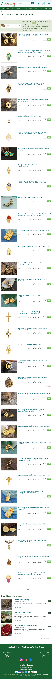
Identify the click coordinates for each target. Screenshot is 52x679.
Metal (15, 11)
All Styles (24, 21)
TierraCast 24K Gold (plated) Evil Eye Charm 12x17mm (31, 296)
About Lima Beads (7, 652)
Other (38, 26)
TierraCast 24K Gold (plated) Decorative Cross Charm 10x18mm (34, 443)
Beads (2, 8)
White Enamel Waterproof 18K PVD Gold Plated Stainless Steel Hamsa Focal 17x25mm (32, 133)
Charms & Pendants (7, 11)
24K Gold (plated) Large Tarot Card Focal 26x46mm (34, 230)
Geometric (29, 23)
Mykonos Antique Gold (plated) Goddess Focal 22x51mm (32, 279)
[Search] (32, 3)
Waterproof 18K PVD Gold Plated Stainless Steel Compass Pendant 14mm (33, 100)
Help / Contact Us (44, 652)
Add (49, 39)
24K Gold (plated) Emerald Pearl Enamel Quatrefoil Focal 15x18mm (33, 149)
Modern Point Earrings (21, 600)
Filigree (28, 28)
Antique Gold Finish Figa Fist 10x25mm (30, 198)
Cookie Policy (21, 675)
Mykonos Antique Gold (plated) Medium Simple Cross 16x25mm (32, 328)
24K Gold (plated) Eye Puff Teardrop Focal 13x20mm (34, 246)
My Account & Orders (7, 654)
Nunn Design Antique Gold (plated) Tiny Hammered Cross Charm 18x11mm (34, 394)
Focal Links (34, 21)
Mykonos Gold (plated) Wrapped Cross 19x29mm (33, 475)
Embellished (25, 30)
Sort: (2, 18)
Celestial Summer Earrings (23, 612)
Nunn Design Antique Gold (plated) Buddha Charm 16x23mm (34, 557)
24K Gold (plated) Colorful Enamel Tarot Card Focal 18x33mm (33, 508)
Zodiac (30, 30)
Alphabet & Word (47, 21)
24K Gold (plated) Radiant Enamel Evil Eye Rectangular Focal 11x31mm (31, 492)
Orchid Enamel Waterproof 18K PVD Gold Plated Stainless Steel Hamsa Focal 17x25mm (33, 573)
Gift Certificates (8, 657)
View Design (17, 607)
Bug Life (29, 24)
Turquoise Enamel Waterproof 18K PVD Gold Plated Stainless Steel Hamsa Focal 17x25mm (34, 51)
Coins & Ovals (25, 26)
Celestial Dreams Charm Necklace (25, 625)
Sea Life (24, 23)
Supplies (25, 8)
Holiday (37, 24)
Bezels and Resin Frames (36, 28)
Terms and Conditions (30, 675)
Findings (18, 8)
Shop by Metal (21, 11)
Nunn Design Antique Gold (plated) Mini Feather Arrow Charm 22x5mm (33, 459)
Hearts (32, 24)
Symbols (34, 23)
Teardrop (32, 26)
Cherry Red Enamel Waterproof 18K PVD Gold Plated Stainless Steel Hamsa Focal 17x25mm (34, 214)
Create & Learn (47, 8)
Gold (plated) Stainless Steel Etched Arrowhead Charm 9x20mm (32, 165)
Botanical (40, 21)
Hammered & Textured (42, 23)
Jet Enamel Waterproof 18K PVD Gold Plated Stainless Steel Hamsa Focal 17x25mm (31, 84)
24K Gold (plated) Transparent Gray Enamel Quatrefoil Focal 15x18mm (31, 410)
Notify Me (48, 386)
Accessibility (39, 674)
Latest (40, 8)
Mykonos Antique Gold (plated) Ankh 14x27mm (33, 67)
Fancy (44, 28)
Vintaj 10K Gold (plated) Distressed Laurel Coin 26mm (32, 524)
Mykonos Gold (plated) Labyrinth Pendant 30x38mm (34, 426)
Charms (8, 8)
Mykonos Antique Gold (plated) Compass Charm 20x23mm (33, 361)
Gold (27, 11)
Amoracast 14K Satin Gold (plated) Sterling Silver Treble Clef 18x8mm (33, 263)
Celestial (29, 21)
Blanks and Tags (44, 26)
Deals (35, 8)
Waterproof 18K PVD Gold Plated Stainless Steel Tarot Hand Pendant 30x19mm (33, 35)
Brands (30, 8)
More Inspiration (45, 638)
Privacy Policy (46, 674)
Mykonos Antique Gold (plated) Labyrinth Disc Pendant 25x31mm (32, 377)
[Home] (1, 11)
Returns (44, 657)
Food (35, 26)
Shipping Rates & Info (44, 654)
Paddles (24, 28)
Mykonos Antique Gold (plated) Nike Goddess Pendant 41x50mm (32, 541)
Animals (24, 24)
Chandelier (41, 24)
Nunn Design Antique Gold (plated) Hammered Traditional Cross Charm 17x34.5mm (32, 312)
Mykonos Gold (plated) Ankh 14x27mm (30, 344)
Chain (13, 8)
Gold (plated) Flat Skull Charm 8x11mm (30, 116)
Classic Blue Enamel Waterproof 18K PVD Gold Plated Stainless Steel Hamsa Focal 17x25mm (32, 182)
